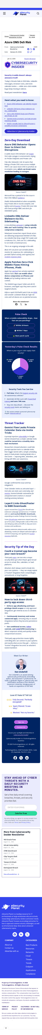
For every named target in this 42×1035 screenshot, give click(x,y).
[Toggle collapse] (6, 1028)
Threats (29, 959)
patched (15, 271)
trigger (31, 154)
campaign (19, 225)
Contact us (9, 948)
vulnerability (23, 436)
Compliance (30, 974)
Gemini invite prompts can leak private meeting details (20, 119)
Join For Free (21, 813)
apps (14, 557)
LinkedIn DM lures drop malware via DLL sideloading (19, 110)
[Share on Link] (31, 52)
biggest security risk (30, 393)
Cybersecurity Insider (21, 735)
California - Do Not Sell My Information (30, 1008)
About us (8, 945)
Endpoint (29, 967)
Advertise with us (12, 951)
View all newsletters (10, 874)
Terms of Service (5, 1008)
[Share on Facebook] (28, 49)
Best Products (31, 945)
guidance (21, 198)
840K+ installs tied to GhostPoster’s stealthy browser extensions (20, 124)
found (20, 509)
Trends (28, 963)
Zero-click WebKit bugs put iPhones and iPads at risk (19, 115)
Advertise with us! (15, 413)
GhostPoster (13, 519)
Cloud (28, 956)
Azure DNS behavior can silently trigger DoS (21, 105)
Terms (16, 822)
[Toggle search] (38, 13)
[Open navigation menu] (4, 13)
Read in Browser (30, 59)
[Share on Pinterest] (34, 49)
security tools (9, 407)
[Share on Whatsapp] (28, 52)
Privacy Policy (26, 822)
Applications (31, 970)
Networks (30, 952)
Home (7, 36)
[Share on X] (31, 49)
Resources (30, 948)
